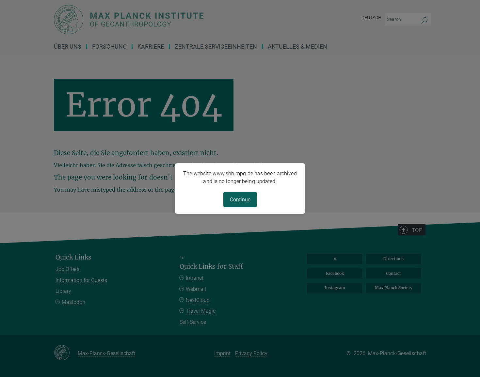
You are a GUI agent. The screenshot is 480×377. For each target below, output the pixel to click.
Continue (240, 199)
